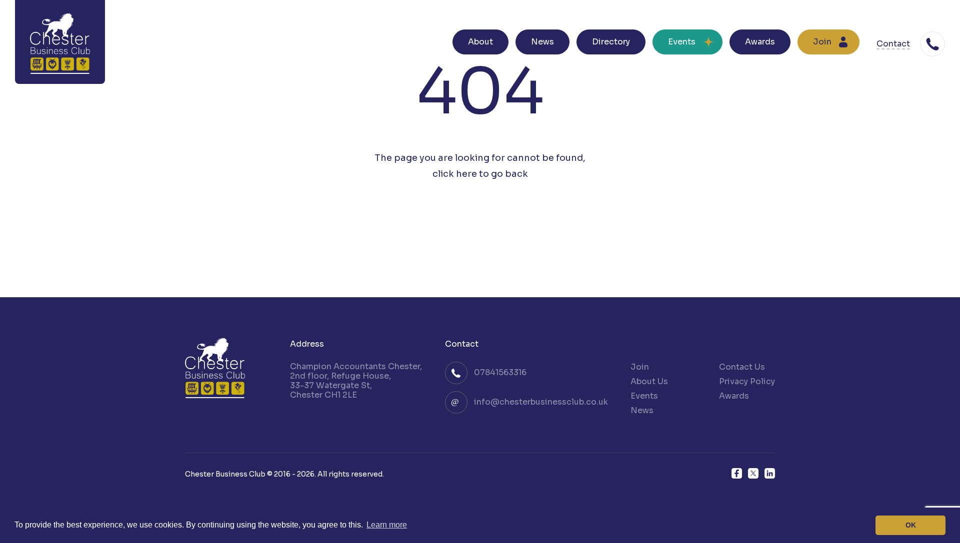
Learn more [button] (386, 525)
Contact (893, 44)
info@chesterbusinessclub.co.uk (541, 402)
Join (822, 41)
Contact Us (742, 367)
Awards (760, 41)
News (542, 41)
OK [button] (911, 525)
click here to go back (480, 173)
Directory (611, 41)
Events (682, 41)
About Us (649, 381)
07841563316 (500, 372)
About (480, 41)
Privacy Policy (747, 381)
